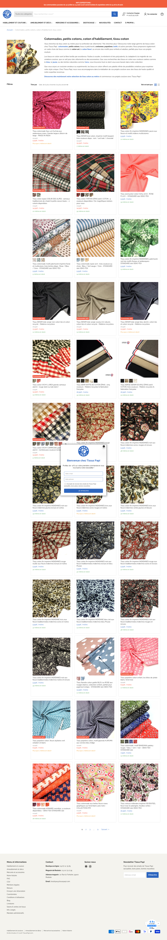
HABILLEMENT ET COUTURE (14, 23)
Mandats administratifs (15, 913)
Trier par (34, 85)
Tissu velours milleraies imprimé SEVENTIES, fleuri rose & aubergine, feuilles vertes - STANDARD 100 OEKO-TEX (138, 805)
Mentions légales (13, 885)
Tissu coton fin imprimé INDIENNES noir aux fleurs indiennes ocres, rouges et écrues (138, 444)
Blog (8, 900)
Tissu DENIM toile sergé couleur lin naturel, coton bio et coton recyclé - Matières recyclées (95, 323)
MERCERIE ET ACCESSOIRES (67, 23)
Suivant (104, 829)
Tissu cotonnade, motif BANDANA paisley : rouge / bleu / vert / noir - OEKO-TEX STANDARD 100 (137, 747)
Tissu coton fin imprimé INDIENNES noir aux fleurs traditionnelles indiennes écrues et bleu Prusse (94, 563)
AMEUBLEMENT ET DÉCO (40, 23)
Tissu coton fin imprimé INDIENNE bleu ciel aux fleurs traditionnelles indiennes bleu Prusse (95, 620)
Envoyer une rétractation (16, 891)
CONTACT (118, 23)
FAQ (8, 878)
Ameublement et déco (15, 869)
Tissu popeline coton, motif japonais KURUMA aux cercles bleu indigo (94, 742)
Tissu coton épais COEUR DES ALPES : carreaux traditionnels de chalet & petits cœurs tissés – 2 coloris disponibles (51, 201)
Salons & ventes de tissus (16, 907)
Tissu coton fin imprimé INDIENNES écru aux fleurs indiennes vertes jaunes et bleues (138, 507)
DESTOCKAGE (89, 23)
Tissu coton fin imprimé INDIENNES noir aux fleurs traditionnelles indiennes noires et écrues (51, 679)
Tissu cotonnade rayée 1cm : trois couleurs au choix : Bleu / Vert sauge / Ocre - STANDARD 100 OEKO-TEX (94, 266)
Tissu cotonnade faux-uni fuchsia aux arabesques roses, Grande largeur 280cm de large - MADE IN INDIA (50, 133)
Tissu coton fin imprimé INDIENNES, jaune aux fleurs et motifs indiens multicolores (139, 132)
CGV (8, 882)
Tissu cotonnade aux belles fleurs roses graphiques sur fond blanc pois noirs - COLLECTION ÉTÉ (92, 805)
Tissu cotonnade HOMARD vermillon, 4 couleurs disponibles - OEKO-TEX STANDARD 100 (51, 810)
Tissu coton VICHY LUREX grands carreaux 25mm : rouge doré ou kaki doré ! (49, 386)
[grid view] (155, 84)
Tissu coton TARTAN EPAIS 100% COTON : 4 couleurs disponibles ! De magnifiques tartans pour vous (94, 201)
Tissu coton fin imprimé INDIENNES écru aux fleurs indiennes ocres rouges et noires (94, 507)
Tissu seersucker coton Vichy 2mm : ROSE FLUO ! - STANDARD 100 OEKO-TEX (137, 195)
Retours (9, 888)
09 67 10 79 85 (133, 15)
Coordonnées (12, 894)
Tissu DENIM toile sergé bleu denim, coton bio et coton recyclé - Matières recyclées (139, 323)
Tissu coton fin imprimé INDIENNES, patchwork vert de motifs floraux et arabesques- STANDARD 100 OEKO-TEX (139, 261)
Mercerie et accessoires (15, 872)
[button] (151, 14)
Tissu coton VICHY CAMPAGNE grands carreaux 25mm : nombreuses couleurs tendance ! (51, 449)
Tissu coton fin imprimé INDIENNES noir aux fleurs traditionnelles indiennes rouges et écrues (138, 621)
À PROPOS (129, 23)
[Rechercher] (115, 14)
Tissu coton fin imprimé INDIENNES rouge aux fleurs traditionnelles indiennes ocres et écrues (139, 562)
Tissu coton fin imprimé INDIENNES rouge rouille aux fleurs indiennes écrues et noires (50, 562)
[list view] (158, 84)
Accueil (10, 30)
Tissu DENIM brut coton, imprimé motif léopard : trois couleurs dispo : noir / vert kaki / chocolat (95, 137)
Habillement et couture (15, 866)
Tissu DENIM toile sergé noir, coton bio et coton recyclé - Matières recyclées (51, 323)
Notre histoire (12, 875)
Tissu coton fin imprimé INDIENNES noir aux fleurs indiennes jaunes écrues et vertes (50, 507)
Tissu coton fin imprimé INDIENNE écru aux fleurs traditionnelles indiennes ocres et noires (51, 620)
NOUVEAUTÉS (105, 23)
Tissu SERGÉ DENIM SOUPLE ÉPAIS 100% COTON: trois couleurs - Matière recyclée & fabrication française (137, 387)
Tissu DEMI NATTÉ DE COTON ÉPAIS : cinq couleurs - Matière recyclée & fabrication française (93, 387)
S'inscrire (152, 875)
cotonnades (63, 46)
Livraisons (10, 904)
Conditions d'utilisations (15, 897)
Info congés (11, 910)
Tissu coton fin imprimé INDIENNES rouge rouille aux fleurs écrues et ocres (93, 444)
